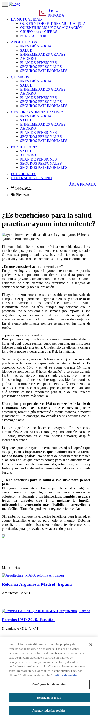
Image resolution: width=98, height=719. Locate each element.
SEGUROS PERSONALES (41, 67)
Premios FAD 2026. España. (28, 619)
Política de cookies (65, 675)
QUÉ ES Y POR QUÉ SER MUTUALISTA (53, 23)
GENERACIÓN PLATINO (31, 178)
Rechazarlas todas (49, 697)
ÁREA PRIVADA (56, 13)
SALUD (26, 50)
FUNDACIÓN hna (34, 36)
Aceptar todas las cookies (48, 710)
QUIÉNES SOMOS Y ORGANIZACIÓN (51, 28)
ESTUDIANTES (23, 174)
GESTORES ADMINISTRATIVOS (37, 112)
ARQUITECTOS (24, 42)
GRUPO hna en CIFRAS (38, 32)
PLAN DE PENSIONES (38, 62)
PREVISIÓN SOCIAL (37, 46)
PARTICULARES (24, 147)
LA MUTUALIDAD (26, 19)
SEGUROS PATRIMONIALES (43, 71)
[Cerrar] (91, 645)
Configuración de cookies (49, 684)
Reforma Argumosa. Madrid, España (37, 584)
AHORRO (28, 58)
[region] (49, 678)
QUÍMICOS (20, 77)
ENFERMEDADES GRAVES (42, 54)
